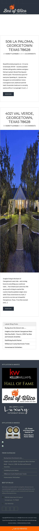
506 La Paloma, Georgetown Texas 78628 (20, 45)
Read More (8, 94)
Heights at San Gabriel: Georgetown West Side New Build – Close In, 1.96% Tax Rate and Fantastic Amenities (18, 334)
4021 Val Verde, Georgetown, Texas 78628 (19, 117)
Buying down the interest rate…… (15, 328)
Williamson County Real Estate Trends (17, 344)
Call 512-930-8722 (20, 529)
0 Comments (30, 54)
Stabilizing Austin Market (13, 340)
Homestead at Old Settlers (13, 347)
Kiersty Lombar (12, 54)
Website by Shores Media (24, 523)
